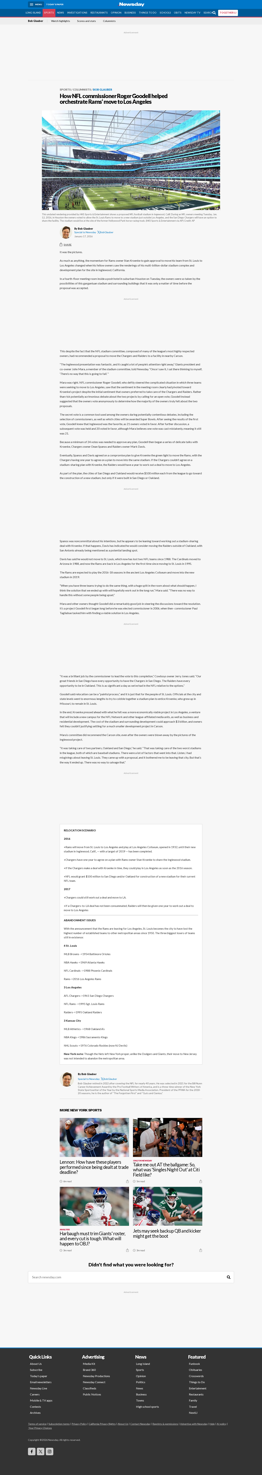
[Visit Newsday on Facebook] (31, 1451)
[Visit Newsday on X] (40, 1451)
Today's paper (38, 1376)
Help (212, 1423)
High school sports (147, 1406)
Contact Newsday (140, 1423)
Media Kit (89, 1363)
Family (193, 1400)
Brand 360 (89, 1369)
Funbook (194, 1363)
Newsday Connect (94, 1382)
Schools (165, 12)
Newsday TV (192, 12)
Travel (193, 1406)
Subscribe (36, 1369)
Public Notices (92, 1394)
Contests (35, 1406)
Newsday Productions (96, 1376)
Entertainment (197, 1388)
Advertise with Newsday (194, 1423)
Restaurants (99, 12)
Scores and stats (86, 21)
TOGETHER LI (228, 12)
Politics (140, 1382)
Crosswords (196, 1376)
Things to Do (147, 12)
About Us (36, 1363)
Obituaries (195, 1369)
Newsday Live (38, 1388)
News (60, 12)
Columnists (109, 21)
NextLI (193, 1412)
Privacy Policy (79, 1423)
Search (208, 12)
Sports (49, 12)
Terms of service (37, 1423)
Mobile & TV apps (41, 1400)
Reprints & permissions (165, 1423)
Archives (35, 1412)
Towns (140, 1400)
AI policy (221, 1423)
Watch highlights (60, 21)
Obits (177, 12)
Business (130, 12)
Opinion (116, 12)
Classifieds (89, 1388)
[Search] (228, 1277)
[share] (127, 1181)
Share (68, 244)
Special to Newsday (85, 232)
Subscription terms (59, 1423)
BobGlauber (106, 232)
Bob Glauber (35, 21)
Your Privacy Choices (40, 1427)
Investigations (77, 12)
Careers (35, 1394)
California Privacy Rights (102, 1423)
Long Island (33, 12)
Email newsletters (41, 1382)
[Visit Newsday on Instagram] (49, 1451)
